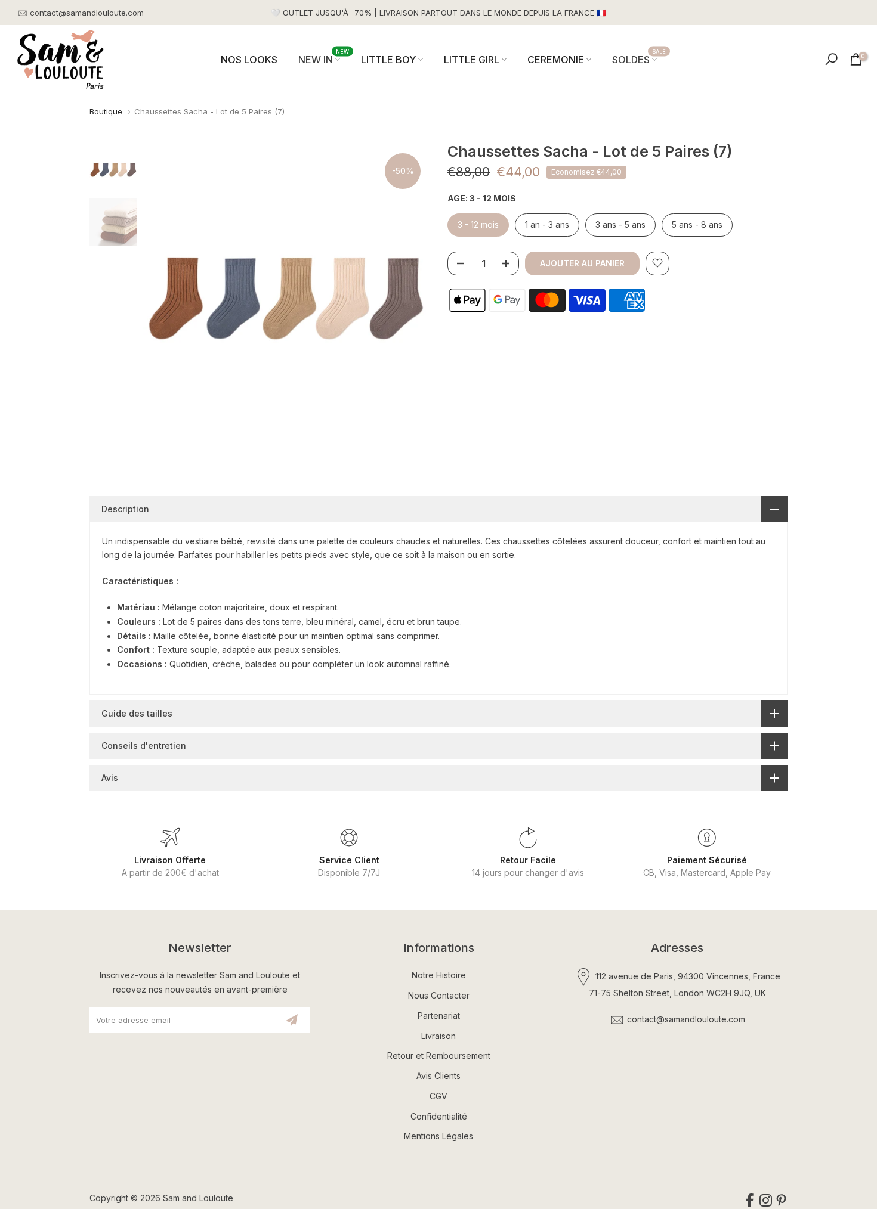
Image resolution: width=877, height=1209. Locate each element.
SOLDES (639, 59)
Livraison (438, 1036)
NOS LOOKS (249, 60)
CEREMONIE (555, 60)
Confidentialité (438, 1116)
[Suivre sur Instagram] (765, 1200)
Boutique (105, 111)
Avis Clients (438, 1076)
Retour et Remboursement (438, 1055)
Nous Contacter (439, 995)
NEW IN (324, 59)
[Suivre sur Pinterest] (781, 1200)
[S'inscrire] (292, 1020)
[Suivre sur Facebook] (749, 1200)
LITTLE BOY (388, 60)
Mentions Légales (438, 1136)
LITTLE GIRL (471, 60)
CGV (438, 1096)
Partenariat (439, 1015)
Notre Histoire (439, 975)
